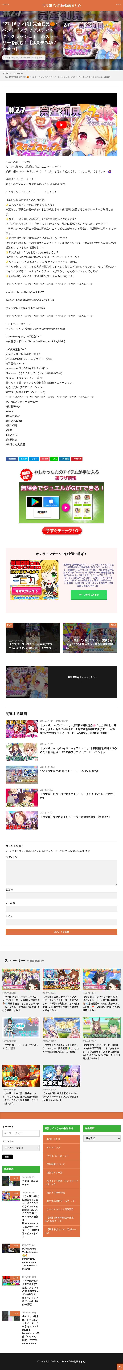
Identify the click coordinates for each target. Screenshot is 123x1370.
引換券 (15, 1193)
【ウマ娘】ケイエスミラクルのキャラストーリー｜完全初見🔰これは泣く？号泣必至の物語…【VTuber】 (61, 1048)
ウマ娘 (15, 1178)
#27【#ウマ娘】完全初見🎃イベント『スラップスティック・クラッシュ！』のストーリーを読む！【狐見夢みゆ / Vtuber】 (58, 77)
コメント (11, 857)
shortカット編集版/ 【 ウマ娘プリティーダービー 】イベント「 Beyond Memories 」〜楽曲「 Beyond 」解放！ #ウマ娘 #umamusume (30, 1330)
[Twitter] (23, 459)
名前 (9, 890)
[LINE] (54, 459)
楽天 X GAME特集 (56, 1193)
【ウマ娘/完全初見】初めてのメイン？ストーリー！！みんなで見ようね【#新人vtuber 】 (60, 1096)
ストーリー (25, 58)
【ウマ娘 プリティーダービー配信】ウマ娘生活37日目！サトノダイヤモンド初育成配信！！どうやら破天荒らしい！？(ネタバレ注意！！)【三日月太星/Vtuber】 (101, 1052)
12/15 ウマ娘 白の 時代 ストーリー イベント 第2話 (69, 771)
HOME (5, 74)
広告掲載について (56, 1164)
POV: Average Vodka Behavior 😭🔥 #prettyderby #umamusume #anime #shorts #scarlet (30, 1259)
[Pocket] (44, 459)
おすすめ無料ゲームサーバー (61, 1201)
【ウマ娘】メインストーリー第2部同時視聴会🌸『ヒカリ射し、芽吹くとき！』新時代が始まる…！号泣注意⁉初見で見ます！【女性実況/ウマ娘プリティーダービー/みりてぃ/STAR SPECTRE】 (78, 729)
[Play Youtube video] (61, 124)
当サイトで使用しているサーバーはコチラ (61, 1183)
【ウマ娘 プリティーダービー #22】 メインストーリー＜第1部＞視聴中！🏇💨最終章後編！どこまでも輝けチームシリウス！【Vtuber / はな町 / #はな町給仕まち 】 (21, 1004)
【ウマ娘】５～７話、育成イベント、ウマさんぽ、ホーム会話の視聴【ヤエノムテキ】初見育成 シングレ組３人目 (20, 1098)
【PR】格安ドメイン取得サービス (60, 1231)
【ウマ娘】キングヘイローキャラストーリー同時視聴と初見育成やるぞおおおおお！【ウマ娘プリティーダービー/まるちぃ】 (78, 750)
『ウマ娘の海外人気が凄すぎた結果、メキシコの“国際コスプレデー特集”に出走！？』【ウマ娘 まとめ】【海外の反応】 (30, 1293)
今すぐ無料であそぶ (89, 595)
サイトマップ (53, 1148)
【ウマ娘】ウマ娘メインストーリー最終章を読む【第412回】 (75, 817)
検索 (7, 1157)
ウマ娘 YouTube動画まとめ (61, 5)
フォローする (82, 682)
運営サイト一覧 (54, 1173)
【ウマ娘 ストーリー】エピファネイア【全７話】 (20, 1047)
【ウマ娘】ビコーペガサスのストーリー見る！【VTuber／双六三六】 (77, 796)
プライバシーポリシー (58, 1156)
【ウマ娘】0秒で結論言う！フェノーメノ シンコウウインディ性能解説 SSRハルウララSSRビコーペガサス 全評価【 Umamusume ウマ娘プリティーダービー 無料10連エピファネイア (30, 1216)
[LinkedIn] (64, 459)
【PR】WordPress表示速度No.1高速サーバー (59, 1219)
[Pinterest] (76, 459)
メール (10, 903)
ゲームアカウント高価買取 (60, 1209)
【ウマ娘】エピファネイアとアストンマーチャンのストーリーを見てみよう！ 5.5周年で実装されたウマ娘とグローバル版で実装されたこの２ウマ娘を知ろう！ (61, 1004)
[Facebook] (12, 459)
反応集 (15, 1278)
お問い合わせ (53, 1139)
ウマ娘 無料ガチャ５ (30, 1183)
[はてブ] (34, 459)
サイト (9, 916)
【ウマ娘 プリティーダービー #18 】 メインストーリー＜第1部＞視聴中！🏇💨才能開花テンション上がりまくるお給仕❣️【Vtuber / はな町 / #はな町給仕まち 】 (101, 1004)
